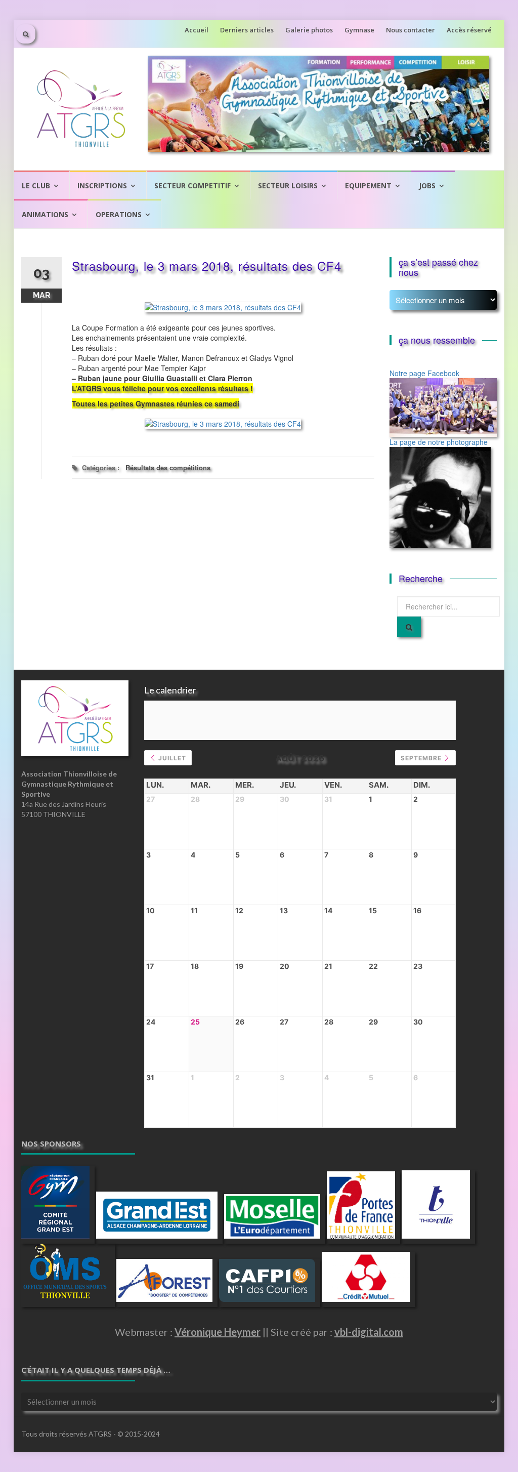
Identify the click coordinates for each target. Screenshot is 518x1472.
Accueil (196, 29)
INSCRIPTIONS (102, 185)
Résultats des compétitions (167, 467)
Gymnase (359, 29)
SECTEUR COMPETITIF (192, 185)
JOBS (427, 185)
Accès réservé (469, 29)
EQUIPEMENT (368, 185)
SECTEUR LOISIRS (288, 185)
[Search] (409, 627)
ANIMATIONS (45, 214)
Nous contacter (410, 29)
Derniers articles (247, 29)
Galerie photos (309, 29)
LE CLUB (36, 185)
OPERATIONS (119, 214)
